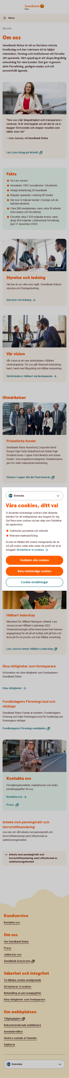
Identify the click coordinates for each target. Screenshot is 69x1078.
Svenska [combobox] (19, 495)
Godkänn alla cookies (34, 560)
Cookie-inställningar (34, 582)
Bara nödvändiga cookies (34, 571)
